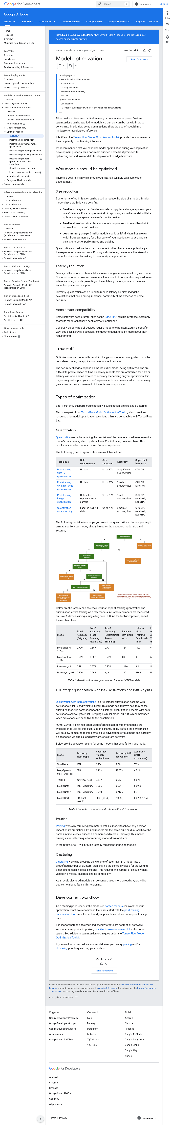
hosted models (114, 906)
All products (55, 1104)
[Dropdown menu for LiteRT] (15, 21)
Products (70, 50)
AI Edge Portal (94, 21)
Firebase (129, 1028)
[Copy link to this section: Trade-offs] (79, 349)
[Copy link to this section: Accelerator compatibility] (98, 310)
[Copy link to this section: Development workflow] (102, 898)
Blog (89, 1018)
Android (129, 1018)
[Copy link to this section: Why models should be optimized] (120, 169)
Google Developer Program (63, 1018)
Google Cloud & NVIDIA (61, 1039)
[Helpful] (144, 50)
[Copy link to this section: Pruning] (71, 819)
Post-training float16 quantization (64, 473)
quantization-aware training (110, 929)
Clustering (62, 861)
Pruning (60, 826)
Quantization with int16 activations (76, 702)
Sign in (164, 4)
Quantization (63, 437)
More (152, 21)
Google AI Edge (16, 14)
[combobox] (113, 4)
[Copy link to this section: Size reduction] (81, 192)
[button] (22, 35)
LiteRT (7, 21)
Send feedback (139, 59)
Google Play (131, 1050)
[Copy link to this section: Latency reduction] (87, 266)
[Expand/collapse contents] (74, 75)
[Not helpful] (149, 50)
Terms (52, 1118)
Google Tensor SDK (119, 21)
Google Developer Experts (62, 1028)
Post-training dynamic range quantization (65, 485)
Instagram (92, 1028)
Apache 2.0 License (107, 988)
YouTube (92, 1045)
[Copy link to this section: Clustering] (75, 855)
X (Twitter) (93, 1039)
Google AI (54, 1098)
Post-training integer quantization (64, 498)
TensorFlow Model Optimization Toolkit (96, 137)
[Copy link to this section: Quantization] (79, 431)
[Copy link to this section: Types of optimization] (99, 397)
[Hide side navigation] (40, 1119)
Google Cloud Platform (61, 1093)
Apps (139, 21)
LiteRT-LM (27, 21)
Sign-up (130, 35)
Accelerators (56, 1034)
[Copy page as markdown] (71, 66)
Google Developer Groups (62, 1023)
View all (129, 1055)
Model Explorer (71, 21)
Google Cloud (132, 1045)
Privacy (63, 1118)
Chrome (129, 1023)
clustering (62, 948)
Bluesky (91, 1023)
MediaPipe (45, 21)
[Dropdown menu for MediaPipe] (56, 21)
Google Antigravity (134, 1039)
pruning (127, 944)
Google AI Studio (133, 1034)
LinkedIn (91, 1034)
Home (59, 50)
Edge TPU (111, 317)
